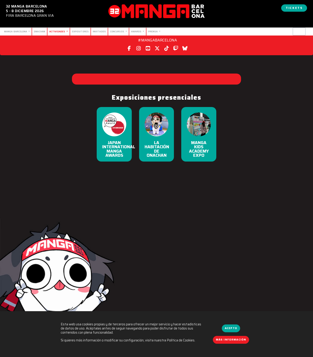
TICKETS (294, 7)
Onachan (39, 31)
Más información (231, 340)
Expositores (80, 31)
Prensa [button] (153, 31)
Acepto (231, 328)
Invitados (99, 31)
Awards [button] (136, 31)
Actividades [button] (57, 31)
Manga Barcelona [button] (16, 31)
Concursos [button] (117, 31)
